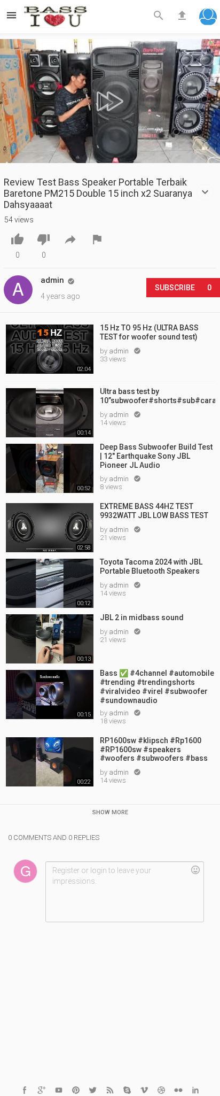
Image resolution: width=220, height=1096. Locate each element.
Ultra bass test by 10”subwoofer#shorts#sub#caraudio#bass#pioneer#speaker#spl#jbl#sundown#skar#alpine (157, 396)
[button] (208, 18)
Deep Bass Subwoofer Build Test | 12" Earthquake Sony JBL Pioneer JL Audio (156, 456)
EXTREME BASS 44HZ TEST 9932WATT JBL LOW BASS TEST (154, 511)
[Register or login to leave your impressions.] (124, 892)
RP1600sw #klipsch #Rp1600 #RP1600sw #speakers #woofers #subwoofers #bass (154, 749)
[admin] (18, 289)
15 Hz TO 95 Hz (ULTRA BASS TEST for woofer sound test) (149, 332)
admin (119, 351)
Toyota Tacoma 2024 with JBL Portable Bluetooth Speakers (151, 566)
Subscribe (183, 287)
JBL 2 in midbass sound (142, 617)
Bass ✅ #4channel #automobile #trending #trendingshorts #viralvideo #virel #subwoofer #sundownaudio (157, 686)
